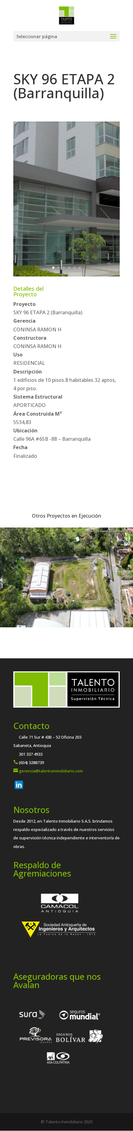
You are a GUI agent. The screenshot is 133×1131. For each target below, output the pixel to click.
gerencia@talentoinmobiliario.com (51, 771)
